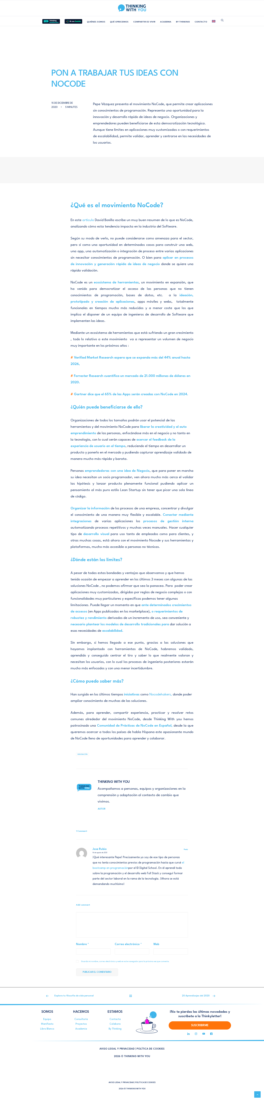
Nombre (82, 944)
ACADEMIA (165, 22)
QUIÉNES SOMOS (96, 22)
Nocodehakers (160, 694)
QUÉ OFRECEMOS (119, 22)
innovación (82, 754)
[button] (222, 20)
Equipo (47, 1019)
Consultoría (81, 1019)
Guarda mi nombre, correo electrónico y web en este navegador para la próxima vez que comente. (125, 961)
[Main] (132, 995)
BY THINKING (183, 22)
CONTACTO (201, 22)
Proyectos (81, 1024)
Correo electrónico (128, 944)
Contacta (115, 1019)
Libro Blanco (47, 1029)
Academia (81, 1029)
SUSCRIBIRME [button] (200, 1025)
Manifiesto (47, 1024)
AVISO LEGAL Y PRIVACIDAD (117, 1049)
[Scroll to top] (257, 1094)
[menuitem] (51, 20)
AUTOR (101, 809)
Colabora (115, 1024)
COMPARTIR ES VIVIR (144, 22)
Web (156, 944)
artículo (88, 220)
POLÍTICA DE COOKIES (151, 1049)
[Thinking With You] (132, 8)
